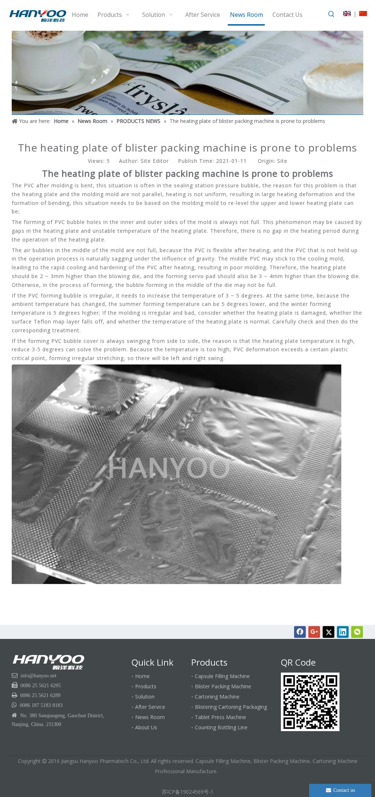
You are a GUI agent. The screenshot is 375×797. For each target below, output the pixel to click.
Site (282, 160)
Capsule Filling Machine (222, 676)
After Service (150, 706)
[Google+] (314, 632)
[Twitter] (328, 632)
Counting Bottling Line (221, 727)
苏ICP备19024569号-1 (188, 791)
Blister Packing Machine (223, 686)
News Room (150, 717)
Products (145, 686)
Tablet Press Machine (220, 717)
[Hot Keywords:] (331, 14)
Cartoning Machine (217, 696)
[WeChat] (357, 632)
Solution (145, 696)
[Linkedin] (343, 632)
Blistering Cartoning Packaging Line (236, 706)
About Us (146, 727)
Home (142, 676)
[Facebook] (300, 632)
